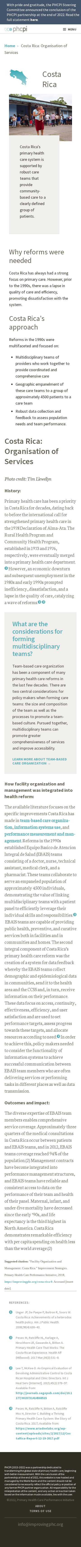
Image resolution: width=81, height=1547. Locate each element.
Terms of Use (40, 1511)
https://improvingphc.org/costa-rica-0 (28, 1281)
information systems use (37, 827)
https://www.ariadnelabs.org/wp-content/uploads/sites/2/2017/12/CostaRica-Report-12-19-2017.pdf (43, 1433)
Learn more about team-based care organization (39, 761)
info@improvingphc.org (40, 1524)
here (34, 19)
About (40, 1506)
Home (9, 45)
